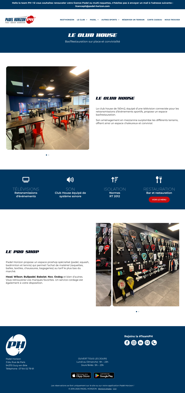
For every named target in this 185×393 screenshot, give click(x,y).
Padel (93, 20)
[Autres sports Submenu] (118, 20)
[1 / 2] (47, 108)
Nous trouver (172, 20)
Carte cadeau (154, 20)
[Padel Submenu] (97, 20)
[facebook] (127, 342)
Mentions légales (105, 389)
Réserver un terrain (133, 20)
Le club (81, 20)
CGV (114, 389)
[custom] (147, 342)
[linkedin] (140, 342)
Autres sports (109, 20)
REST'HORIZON (67, 20)
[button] (46, 155)
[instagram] (134, 342)
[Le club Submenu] (86, 20)
